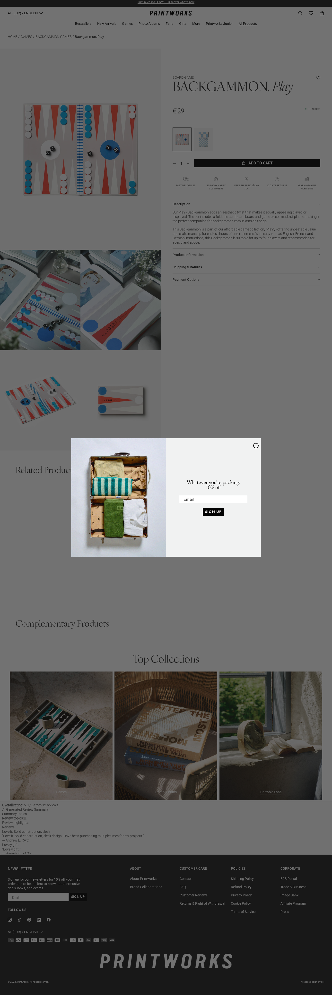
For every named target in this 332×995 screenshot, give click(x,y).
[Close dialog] (255, 445)
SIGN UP (213, 512)
